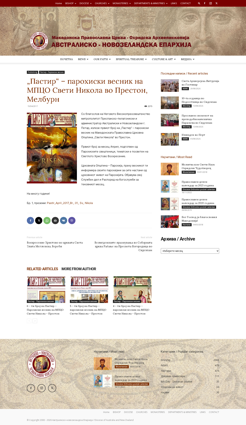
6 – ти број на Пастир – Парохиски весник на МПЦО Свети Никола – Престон (45, 309)
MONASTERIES (120, 3)
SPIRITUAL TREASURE (130, 59)
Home (58, 3)
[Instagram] (210, 3)
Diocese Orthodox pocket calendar (199, 189)
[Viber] (71, 220)
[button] (199, 3)
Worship (187, 106)
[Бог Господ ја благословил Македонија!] (170, 221)
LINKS (174, 3)
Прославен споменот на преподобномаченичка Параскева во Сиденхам (197, 119)
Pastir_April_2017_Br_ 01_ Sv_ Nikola (70, 203)
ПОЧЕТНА (66, 59)
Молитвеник (189, 172)
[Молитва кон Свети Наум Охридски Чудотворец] (170, 169)
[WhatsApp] (47, 220)
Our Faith (101, 59)
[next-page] (35, 321)
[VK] (63, 220)
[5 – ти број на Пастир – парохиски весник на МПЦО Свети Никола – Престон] (89, 289)
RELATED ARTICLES (42, 269)
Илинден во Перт (193, 134)
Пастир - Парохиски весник (52, 72)
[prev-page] (29, 321)
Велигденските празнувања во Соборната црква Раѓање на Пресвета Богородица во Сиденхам (123, 246)
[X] (216, 3)
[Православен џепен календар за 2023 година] (170, 186)
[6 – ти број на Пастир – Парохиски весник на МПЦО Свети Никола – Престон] (46, 289)
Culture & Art (162, 59)
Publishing (32, 72)
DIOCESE (84, 3)
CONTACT (185, 3)
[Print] (55, 220)
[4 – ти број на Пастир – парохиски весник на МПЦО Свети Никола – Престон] (132, 289)
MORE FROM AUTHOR (79, 269)
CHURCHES (101, 3)
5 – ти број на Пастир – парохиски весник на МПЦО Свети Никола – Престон (88, 309)
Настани (187, 224)
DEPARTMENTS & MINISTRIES (149, 3)
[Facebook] (204, 3)
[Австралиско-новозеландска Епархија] (123, 31)
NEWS (82, 59)
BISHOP (69, 3)
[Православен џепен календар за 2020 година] (170, 204)
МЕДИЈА (186, 59)
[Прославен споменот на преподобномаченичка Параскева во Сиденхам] (170, 120)
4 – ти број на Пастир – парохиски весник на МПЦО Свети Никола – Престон (131, 309)
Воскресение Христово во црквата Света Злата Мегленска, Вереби (55, 244)
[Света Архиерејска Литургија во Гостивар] (170, 85)
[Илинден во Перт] (170, 139)
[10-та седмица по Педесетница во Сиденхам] (170, 102)
